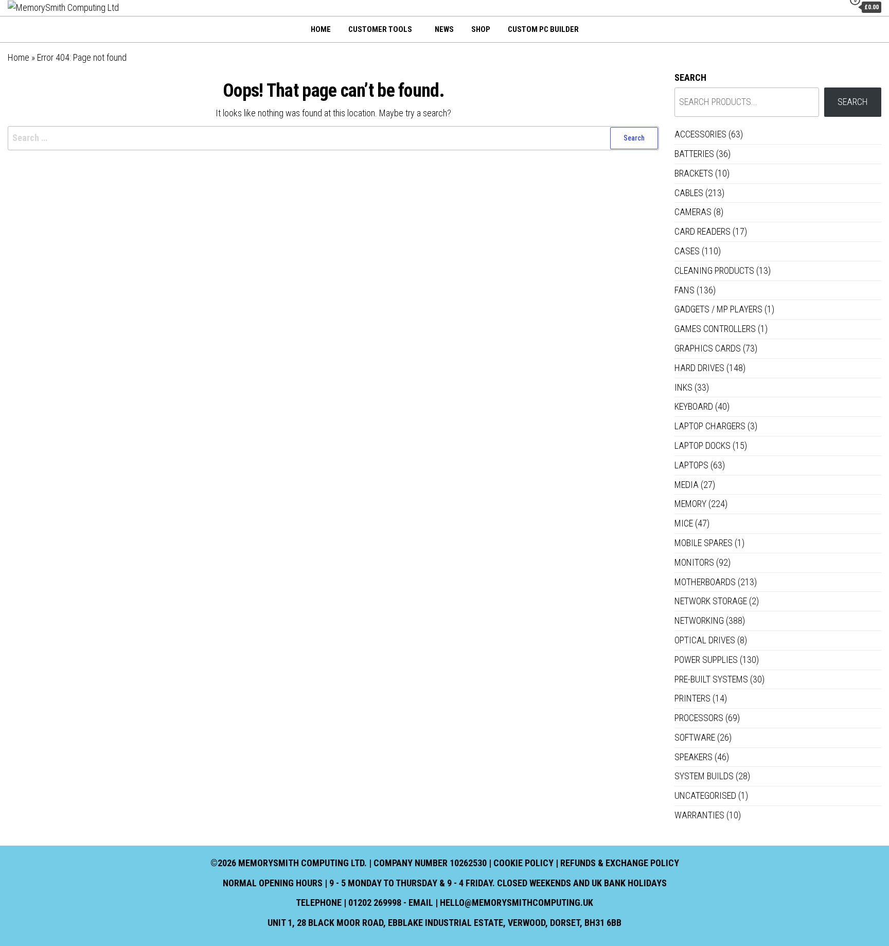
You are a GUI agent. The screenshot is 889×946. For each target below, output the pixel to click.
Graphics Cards (707, 348)
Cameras (693, 211)
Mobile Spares (703, 542)
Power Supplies (706, 659)
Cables (688, 192)
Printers (692, 698)
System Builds (704, 775)
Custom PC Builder (543, 29)
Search (690, 77)
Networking (699, 620)
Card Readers (702, 231)
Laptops (691, 465)
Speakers (693, 756)
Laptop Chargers (709, 426)
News (444, 29)
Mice (683, 523)
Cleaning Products (714, 270)
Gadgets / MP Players (718, 309)
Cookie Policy (523, 862)
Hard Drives (699, 367)
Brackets (693, 173)
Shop (480, 29)
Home (321, 29)
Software (694, 737)
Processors (698, 717)
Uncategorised (705, 795)
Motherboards (705, 581)
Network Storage (710, 600)
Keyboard (693, 406)
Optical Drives (704, 640)
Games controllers (715, 328)
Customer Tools (380, 29)
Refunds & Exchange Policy (619, 862)
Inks (683, 387)
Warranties (699, 815)
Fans (684, 290)
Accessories (700, 134)
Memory (690, 503)
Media (686, 484)
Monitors (694, 562)
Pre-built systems (711, 679)
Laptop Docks (702, 445)
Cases (687, 251)
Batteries (694, 153)
